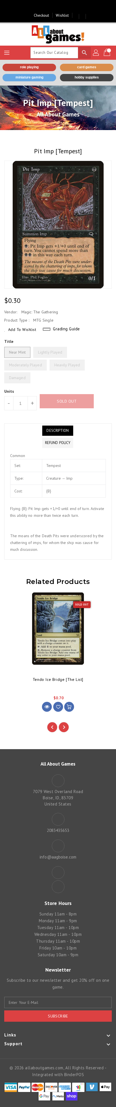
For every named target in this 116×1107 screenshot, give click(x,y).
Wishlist (62, 15)
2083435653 (58, 830)
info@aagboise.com (58, 857)
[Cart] (107, 52)
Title (9, 341)
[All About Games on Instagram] (63, 6)
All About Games (58, 114)
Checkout (41, 15)
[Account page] (96, 52)
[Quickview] (47, 707)
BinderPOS (74, 1074)
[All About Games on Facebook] (52, 6)
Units (9, 391)
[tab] (57, 431)
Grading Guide (66, 329)
